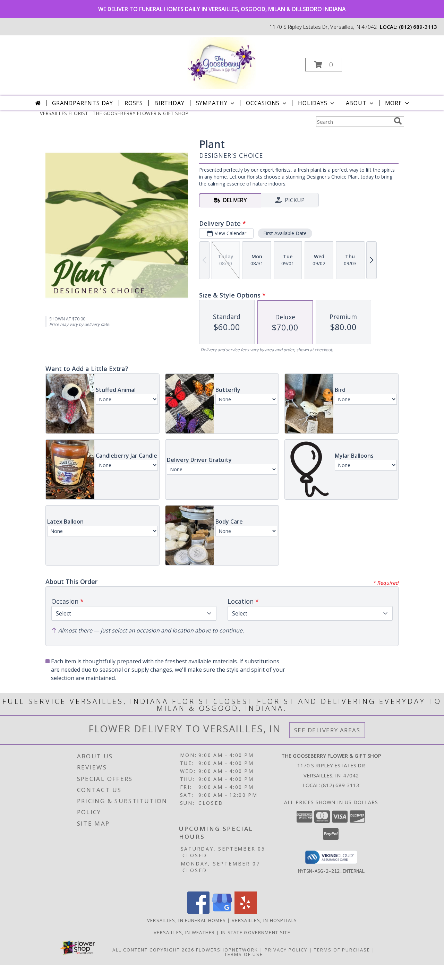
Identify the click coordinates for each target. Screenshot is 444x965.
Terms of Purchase (342, 950)
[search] (398, 121)
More (393, 103)
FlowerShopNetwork (227, 950)
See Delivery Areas (327, 730)
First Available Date (285, 233)
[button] (323, 64)
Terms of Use (243, 954)
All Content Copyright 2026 (153, 950)
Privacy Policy (286, 950)
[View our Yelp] (245, 911)
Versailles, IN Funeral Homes (186, 920)
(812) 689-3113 (418, 26)
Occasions (263, 103)
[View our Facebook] (198, 911)
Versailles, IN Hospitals (264, 920)
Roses (134, 103)
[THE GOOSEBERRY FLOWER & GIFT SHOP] (221, 62)
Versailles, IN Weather (184, 932)
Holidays (312, 103)
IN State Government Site (255, 932)
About (356, 103)
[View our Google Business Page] (222, 911)
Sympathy (212, 103)
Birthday (169, 103)
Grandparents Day (82, 103)
